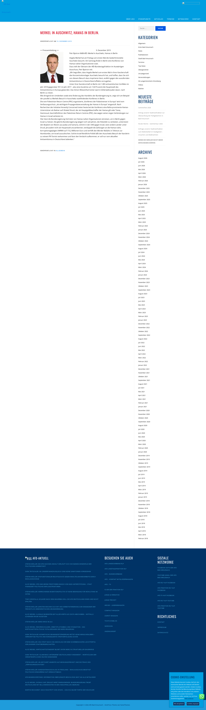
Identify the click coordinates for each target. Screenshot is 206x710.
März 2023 (142, 313)
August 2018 (142, 516)
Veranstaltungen (144, 77)
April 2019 (142, 486)
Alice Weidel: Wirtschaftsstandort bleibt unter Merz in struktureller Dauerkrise (59, 649)
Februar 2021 (143, 403)
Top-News (141, 66)
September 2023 (144, 290)
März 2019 (142, 489)
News (140, 51)
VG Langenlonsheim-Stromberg (149, 81)
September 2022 (144, 335)
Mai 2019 (141, 482)
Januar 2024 (142, 275)
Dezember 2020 (144, 410)
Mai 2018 (141, 527)
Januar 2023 (142, 320)
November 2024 (144, 237)
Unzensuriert (110, 631)
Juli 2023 (141, 297)
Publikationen (143, 55)
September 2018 (144, 512)
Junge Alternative (112, 595)
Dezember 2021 (144, 369)
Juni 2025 (141, 211)
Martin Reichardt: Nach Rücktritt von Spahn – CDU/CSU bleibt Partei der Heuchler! (59, 690)
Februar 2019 (143, 493)
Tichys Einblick (111, 621)
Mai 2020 (141, 437)
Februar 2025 (143, 226)
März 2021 (142, 399)
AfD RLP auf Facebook (166, 583)
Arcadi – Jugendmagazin (114, 605)
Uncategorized (143, 74)
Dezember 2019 (144, 456)
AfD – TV (108, 584)
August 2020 (142, 425)
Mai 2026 (141, 169)
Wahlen (141, 89)
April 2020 (142, 440)
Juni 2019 (141, 478)
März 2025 (142, 222)
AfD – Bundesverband (113, 574)
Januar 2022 (142, 365)
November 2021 (144, 373)
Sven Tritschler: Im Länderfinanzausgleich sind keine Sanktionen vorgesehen (58, 571)
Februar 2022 (143, 361)
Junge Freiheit (110, 600)
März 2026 (142, 177)
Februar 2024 (143, 271)
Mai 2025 (141, 215)
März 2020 (142, 444)
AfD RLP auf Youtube (166, 601)
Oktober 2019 (143, 463)
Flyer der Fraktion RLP (114, 590)
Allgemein (60, 151)
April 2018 (142, 531)
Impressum (162, 627)
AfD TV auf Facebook (166, 595)
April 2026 (142, 173)
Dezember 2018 (144, 501)
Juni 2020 (141, 433)
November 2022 (144, 327)
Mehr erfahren (189, 698)
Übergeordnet (143, 70)
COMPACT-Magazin (112, 610)
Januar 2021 (142, 407)
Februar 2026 (143, 181)
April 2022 (142, 354)
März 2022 (142, 358)
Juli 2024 (141, 252)
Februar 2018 (143, 538)
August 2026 (142, 158)
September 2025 (144, 200)
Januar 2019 (142, 497)
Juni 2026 (141, 166)
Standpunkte (144, 19)
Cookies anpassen (193, 704)
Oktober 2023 (143, 286)
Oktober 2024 (143, 241)
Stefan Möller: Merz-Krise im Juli (39, 622)
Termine (170, 19)
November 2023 (144, 282)
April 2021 (142, 395)
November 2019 (144, 459)
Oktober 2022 (143, 331)
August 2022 (142, 339)
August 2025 (142, 203)
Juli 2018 (141, 520)
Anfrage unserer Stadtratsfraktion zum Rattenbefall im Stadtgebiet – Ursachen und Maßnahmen (150, 132)
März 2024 (142, 267)
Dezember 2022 (144, 324)
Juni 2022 (141, 346)
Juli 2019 (141, 474)
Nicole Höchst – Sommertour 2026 (150, 124)
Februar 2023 (143, 316)
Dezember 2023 (144, 279)
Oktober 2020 (143, 418)
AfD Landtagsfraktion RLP (115, 569)
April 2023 (142, 309)
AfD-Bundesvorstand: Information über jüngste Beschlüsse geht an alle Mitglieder (60, 677)
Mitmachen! (183, 19)
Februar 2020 (143, 448)
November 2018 (144, 504)
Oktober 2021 (143, 376)
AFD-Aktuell (41, 558)
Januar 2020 (142, 452)
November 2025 (144, 192)
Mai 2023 (141, 305)
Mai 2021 (141, 392)
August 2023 (142, 294)
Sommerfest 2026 (144, 108)
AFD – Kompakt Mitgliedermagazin (119, 579)
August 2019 (142, 471)
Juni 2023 (141, 301)
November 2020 (144, 414)
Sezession (109, 626)
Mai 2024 (141, 260)
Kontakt (196, 19)
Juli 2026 (141, 162)
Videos (140, 85)
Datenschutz (163, 632)
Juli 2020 (141, 429)
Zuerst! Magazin (111, 616)
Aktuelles (158, 19)
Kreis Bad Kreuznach (145, 47)
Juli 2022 (141, 343)
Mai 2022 (141, 350)
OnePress (108, 705)
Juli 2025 (141, 207)
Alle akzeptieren (179, 704)
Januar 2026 (142, 184)
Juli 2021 (141, 388)
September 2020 (144, 422)
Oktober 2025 (143, 196)
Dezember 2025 (144, 188)
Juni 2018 (141, 523)
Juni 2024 (141, 256)
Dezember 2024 (144, 233)
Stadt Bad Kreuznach (145, 58)
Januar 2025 (142, 230)
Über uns (130, 19)
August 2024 (142, 249)
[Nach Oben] (158, 704)
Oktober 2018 (143, 508)
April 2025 (142, 218)
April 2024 (142, 263)
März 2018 (142, 535)
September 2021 (144, 380)
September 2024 (144, 245)
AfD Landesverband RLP (114, 564)
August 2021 (142, 384)
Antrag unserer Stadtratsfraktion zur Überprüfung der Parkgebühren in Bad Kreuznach (151, 116)
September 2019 (144, 467)
